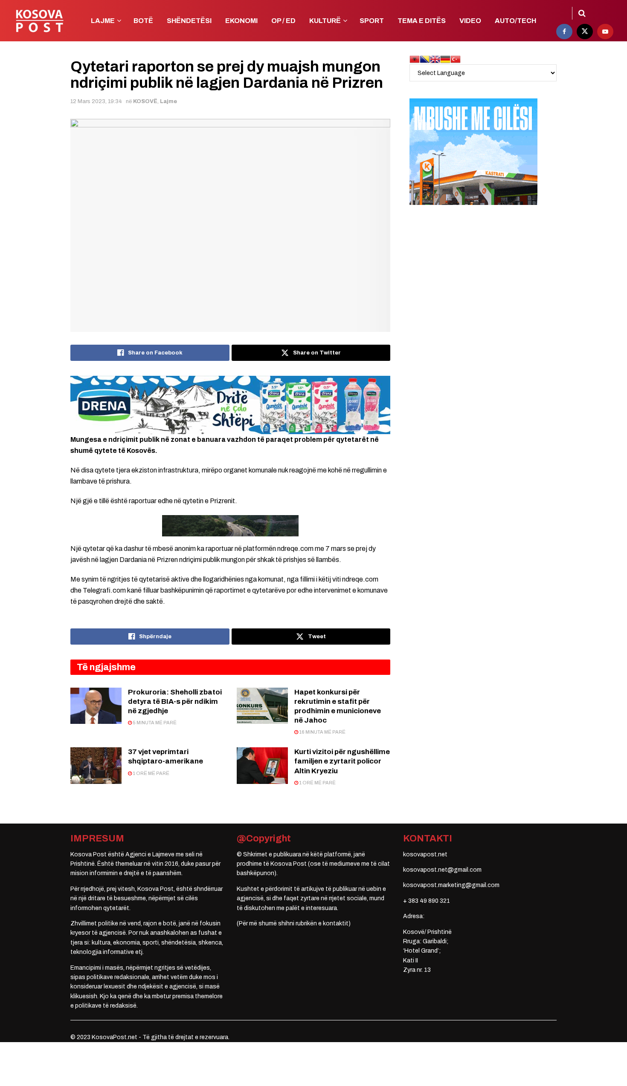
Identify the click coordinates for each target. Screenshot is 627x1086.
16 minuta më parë (321, 732)
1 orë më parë (150, 773)
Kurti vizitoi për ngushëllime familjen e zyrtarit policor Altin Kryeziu (342, 761)
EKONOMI (241, 20)
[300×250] (473, 151)
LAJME (103, 20)
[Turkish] (455, 59)
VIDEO (470, 20)
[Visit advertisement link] (230, 405)
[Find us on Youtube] (605, 31)
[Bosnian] (425, 59)
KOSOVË (145, 101)
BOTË (143, 20)
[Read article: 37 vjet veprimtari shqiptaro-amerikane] (96, 765)
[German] (445, 59)
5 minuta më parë (154, 722)
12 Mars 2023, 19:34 (96, 101)
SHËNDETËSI (189, 20)
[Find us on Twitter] (585, 31)
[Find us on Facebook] (564, 31)
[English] (435, 59)
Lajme (168, 101)
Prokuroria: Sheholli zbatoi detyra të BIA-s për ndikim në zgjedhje (175, 701)
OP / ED (283, 20)
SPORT (372, 20)
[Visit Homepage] (39, 21)
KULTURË (325, 20)
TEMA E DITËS (422, 20)
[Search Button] (582, 13)
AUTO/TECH (515, 20)
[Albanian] (414, 59)
